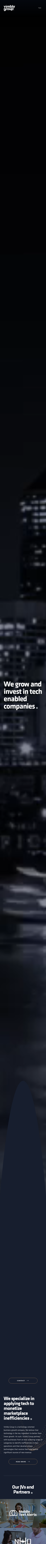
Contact (21, 1381)
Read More (21, 1462)
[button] (39, 8)
